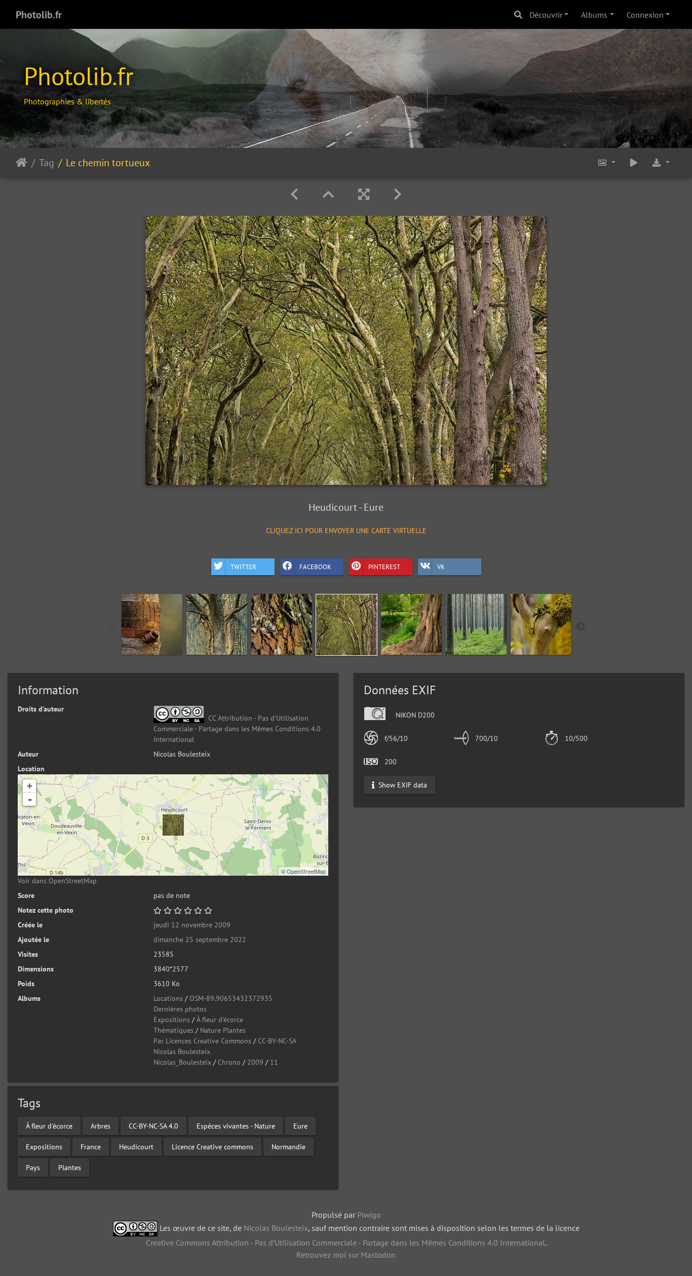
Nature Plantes (223, 1030)
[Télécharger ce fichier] (660, 162)
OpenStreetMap (306, 871)
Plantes (69, 1167)
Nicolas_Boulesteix (182, 1062)
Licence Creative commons (212, 1146)
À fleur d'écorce (220, 1019)
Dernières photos (180, 1009)
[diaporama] (633, 162)
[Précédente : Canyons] (294, 194)
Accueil (21, 162)
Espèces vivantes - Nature (236, 1125)
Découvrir (545, 15)
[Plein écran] (363, 194)
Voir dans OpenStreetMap (57, 880)
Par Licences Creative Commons (202, 1040)
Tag (46, 162)
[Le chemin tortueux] (173, 825)
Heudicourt (136, 1146)
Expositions (171, 1019)
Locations (168, 998)
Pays (33, 1167)
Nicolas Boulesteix (181, 1051)
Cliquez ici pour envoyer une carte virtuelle (346, 530)
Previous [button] (112, 627)
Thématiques (173, 1030)
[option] (152, 624)
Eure (300, 1125)
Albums (594, 15)
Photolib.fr (39, 14)
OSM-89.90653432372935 (231, 998)
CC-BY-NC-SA (277, 1040)
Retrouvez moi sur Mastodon (346, 1255)
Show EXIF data (401, 784)
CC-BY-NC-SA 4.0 (153, 1125)
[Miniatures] (328, 194)
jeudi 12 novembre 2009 (191, 924)
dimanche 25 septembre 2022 (199, 939)
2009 (255, 1062)
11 (274, 1062)
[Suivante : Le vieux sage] (397, 194)
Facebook (315, 566)
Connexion (645, 15)
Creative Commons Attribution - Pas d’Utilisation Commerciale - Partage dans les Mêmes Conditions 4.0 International (345, 1242)
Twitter (243, 566)
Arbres (100, 1125)
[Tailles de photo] (606, 162)
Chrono (229, 1062)
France (91, 1146)
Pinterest (384, 566)
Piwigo (369, 1215)
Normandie (288, 1146)
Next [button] (580, 627)
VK (441, 566)
